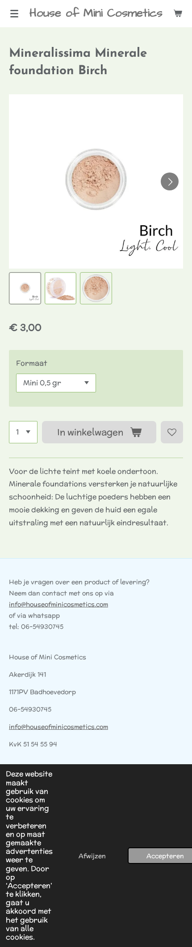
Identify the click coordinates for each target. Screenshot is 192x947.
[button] (25, 288)
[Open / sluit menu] (14, 13)
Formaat (31, 363)
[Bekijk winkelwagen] (178, 13)
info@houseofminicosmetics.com (58, 604)
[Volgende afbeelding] (170, 181)
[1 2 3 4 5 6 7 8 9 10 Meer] (23, 432)
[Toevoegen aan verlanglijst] (172, 432)
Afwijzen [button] (92, 855)
